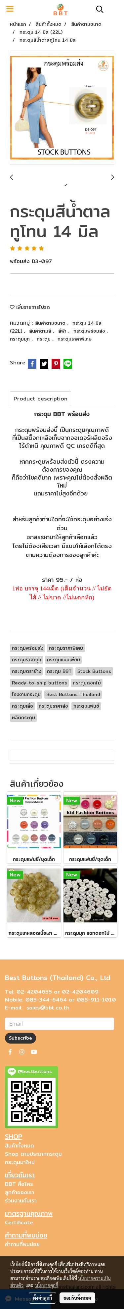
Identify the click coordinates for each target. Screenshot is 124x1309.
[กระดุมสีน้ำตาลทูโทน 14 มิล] (62, 108)
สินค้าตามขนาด (51, 323)
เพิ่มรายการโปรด (32, 307)
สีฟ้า (63, 331)
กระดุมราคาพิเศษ (75, 339)
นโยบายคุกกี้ (46, 1285)
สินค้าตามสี (41, 331)
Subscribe (20, 1038)
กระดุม (44, 339)
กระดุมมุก (20, 339)
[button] (97, 9)
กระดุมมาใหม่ (20, 1162)
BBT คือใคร (19, 1184)
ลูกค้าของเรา (19, 1192)
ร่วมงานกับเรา (21, 1200)
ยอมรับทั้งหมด (77, 1298)
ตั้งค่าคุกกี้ (42, 1298)
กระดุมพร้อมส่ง (89, 331)
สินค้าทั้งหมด (19, 1146)
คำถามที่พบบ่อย (22, 1244)
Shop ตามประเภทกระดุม (33, 1154)
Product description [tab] (40, 399)
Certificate (19, 1222)
